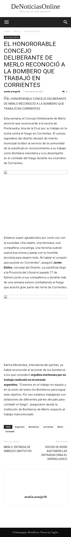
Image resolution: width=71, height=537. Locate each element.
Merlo (17, 31)
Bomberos (34, 426)
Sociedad (9, 431)
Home (7, 31)
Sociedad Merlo (32, 31)
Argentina (19, 426)
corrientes (48, 426)
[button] (6, 22)
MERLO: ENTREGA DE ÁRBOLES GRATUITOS (18, 449)
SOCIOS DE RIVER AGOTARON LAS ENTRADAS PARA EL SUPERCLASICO (54, 453)
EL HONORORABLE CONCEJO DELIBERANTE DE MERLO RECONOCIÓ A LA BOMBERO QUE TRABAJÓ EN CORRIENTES (34, 64)
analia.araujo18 (12, 91)
